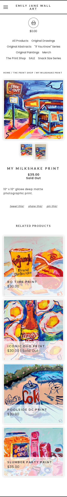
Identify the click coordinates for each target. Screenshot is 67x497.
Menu (5, 7)
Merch (46, 52)
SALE (32, 58)
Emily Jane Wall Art (33, 7)
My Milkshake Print (49, 73)
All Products (20, 41)
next (49, 110)
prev (18, 110)
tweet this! (17, 206)
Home (7, 73)
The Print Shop (16, 58)
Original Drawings (43, 41)
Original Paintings (27, 52)
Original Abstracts (19, 47)
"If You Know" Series (47, 47)
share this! (35, 206)
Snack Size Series (49, 58)
